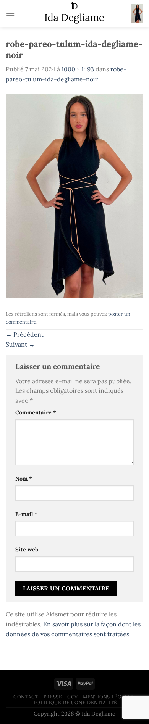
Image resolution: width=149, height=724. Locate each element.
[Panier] (137, 13)
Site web (26, 549)
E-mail (26, 514)
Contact (25, 697)
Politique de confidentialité (75, 702)
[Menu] (10, 13)
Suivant (20, 344)
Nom (23, 478)
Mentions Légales (108, 697)
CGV (72, 697)
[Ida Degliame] (74, 13)
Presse (53, 697)
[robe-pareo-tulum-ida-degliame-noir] (74, 195)
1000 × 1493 (78, 69)
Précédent (25, 334)
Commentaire (35, 412)
